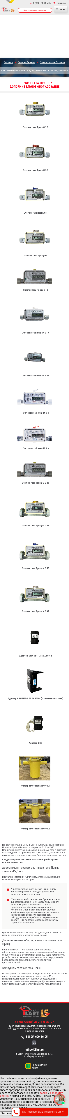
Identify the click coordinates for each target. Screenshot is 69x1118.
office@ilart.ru (34, 1049)
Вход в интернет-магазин (35, 10)
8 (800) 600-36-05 (37, 1036)
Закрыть (6, 1113)
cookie (43, 1092)
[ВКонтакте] (34, 1042)
